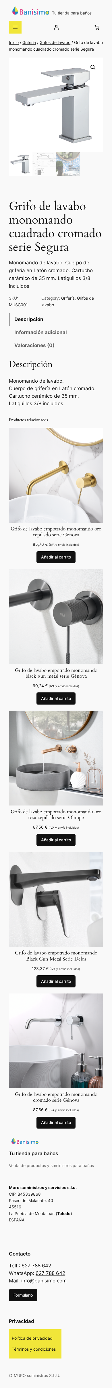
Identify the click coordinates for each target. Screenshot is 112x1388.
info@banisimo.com (44, 1281)
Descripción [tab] (28, 319)
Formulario (23, 1295)
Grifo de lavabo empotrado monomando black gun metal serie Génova (56, 673)
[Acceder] (56, 27)
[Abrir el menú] (15, 27)
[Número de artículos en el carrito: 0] (97, 27)
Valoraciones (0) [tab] (34, 345)
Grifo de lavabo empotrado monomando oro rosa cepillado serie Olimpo (56, 815)
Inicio (14, 42)
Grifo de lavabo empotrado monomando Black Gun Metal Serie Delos (56, 956)
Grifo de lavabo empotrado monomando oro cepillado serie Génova (56, 532)
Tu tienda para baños (72, 12)
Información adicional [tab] (40, 332)
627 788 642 (36, 1266)
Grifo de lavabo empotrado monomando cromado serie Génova (56, 1097)
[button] (93, 67)
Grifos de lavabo (55, 42)
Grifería (29, 42)
